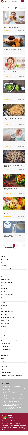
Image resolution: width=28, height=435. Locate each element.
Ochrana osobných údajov (11, 420)
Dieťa (2, 285)
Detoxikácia (4, 276)
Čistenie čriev (4, 271)
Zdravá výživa (4, 367)
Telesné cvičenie (5, 343)
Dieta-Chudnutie (5, 288)
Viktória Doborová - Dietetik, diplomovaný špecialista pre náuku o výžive (13, 405)
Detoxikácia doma (5, 279)
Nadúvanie (4, 308)
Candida (3, 265)
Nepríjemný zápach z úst (7, 311)
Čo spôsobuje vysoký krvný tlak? (12, 143)
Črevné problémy (5, 274)
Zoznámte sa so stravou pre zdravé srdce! (12, 95)
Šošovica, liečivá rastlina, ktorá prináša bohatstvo (13, 166)
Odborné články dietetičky (7, 317)
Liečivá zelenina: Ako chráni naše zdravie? (12, 72)
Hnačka (3, 297)
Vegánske (3, 352)
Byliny (2, 262)
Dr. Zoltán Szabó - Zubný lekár (10, 392)
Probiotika (3, 326)
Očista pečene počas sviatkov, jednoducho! (11, 189)
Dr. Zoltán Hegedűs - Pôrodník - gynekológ (13, 391)
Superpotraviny (5, 337)
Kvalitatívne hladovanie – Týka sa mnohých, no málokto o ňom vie (12, 26)
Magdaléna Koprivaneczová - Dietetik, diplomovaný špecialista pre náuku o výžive (13, 397)
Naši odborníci (6, 383)
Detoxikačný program (6, 282)
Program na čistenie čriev (7, 329)
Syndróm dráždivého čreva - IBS (9, 340)
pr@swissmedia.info (7, 429)
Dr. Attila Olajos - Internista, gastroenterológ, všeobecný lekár (14, 388)
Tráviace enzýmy (5, 346)
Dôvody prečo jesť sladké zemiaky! (12, 49)
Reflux (2, 332)
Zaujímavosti (4, 361)
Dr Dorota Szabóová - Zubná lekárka (11, 386)
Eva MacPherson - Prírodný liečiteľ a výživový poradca (14, 394)
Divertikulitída (4, 291)
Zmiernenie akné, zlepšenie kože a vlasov (11, 375)
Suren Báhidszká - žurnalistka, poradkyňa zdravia (13, 402)
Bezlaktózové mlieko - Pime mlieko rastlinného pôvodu (12, 236)
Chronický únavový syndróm (8, 268)
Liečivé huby (4, 306)
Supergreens (4, 335)
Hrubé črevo (4, 300)
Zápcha (3, 358)
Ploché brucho (5, 323)
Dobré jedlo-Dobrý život (7, 294)
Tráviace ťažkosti (5, 349)
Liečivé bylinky (5, 303)
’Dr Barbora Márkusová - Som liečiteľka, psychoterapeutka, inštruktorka (12, 408)
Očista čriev (4, 314)
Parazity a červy (5, 320)
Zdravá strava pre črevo (7, 364)
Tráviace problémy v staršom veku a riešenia (12, 212)
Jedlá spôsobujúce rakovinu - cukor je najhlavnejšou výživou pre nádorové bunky (13, 119)
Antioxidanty (4, 259)
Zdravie (3, 369)
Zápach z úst (4, 355)
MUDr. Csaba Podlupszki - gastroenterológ (13, 400)
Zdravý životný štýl (6, 372)
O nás (3, 420)
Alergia (3, 256)
